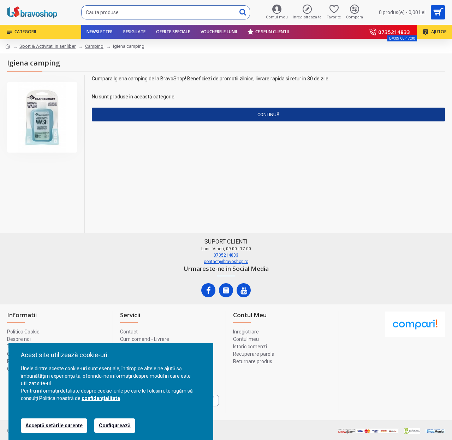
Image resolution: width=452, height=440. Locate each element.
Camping (94, 46)
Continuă (268, 114)
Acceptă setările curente (54, 425)
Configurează (115, 425)
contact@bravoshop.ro (226, 261)
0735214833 (226, 255)
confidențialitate (101, 398)
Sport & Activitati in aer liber (47, 46)
